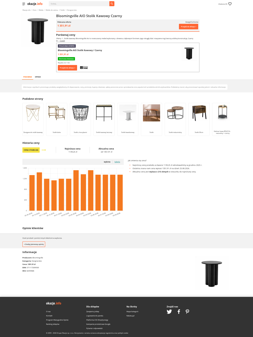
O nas (48, 311)
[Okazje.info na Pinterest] (187, 311)
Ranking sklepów (52, 324)
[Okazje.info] (36, 4)
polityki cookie (123, 333)
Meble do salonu (52, 10)
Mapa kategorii (132, 311)
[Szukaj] (81, 2)
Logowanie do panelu (94, 315)
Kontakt (49, 315)
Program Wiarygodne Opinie (57, 320)
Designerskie (72, 10)
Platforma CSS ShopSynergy (97, 320)
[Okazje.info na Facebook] (179, 311)
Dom (35, 10)
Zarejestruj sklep (92, 311)
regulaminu (109, 333)
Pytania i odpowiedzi (94, 328)
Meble (41, 10)
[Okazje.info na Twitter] (169, 311)
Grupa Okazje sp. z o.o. (65, 333)
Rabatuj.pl (130, 315)
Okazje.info (26, 10)
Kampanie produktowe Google (98, 324)
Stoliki (62, 10)
